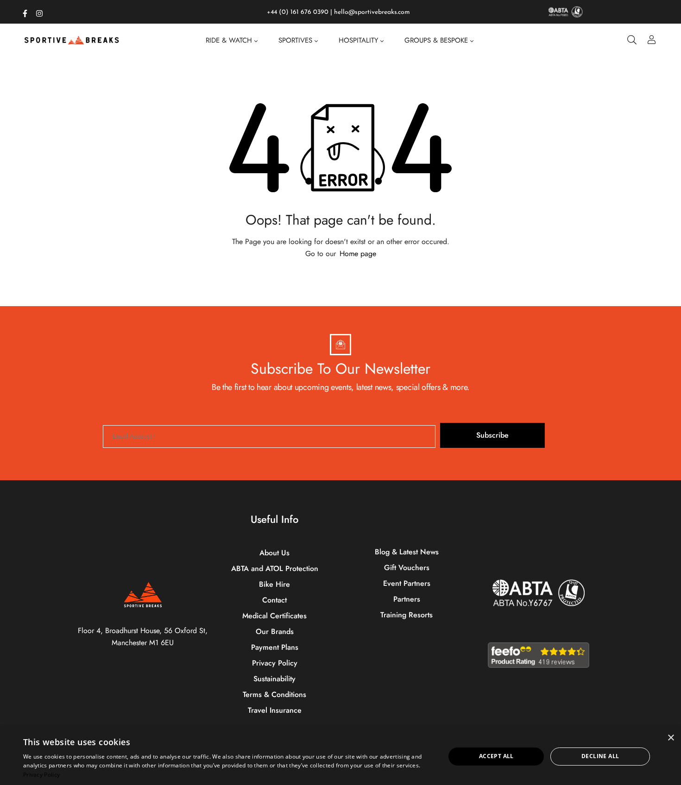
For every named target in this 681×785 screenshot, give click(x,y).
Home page (358, 253)
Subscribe (492, 435)
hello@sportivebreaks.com (372, 12)
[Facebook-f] (25, 11)
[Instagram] (39, 11)
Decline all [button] (600, 756)
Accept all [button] (496, 756)
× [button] (670, 738)
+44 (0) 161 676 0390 (297, 12)
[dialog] (340, 756)
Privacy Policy (41, 775)
